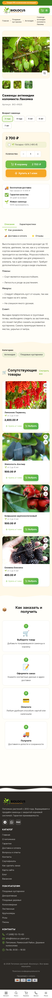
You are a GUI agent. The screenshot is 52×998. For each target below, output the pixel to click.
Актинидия (29, 21)
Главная (5, 21)
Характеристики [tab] (28, 224)
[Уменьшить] (23, 154)
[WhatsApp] (11, 822)
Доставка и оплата (11, 848)
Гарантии (7, 843)
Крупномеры (8, 913)
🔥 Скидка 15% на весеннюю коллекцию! (20, 3)
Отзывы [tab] (37, 236)
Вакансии (7, 878)
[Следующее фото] (44, 55)
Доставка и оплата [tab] (15, 236)
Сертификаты (9, 861)
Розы (4, 917)
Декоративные (9, 895)
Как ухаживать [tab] (13, 230)
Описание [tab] (9, 224)
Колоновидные (9, 904)
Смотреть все (44, 372)
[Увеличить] (44, 73)
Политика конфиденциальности (26, 971)
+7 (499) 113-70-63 (15, 934)
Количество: (12, 153)
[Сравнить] (45, 390)
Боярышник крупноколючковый (21, 516)
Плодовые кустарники (16, 20)
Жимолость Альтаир (15, 464)
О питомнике (8, 839)
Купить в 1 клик (15, 426)
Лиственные (8, 908)
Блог (4, 874)
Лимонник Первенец (15, 412)
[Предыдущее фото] (8, 55)
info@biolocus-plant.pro (17, 938)
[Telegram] (5, 822)
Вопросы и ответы (11, 852)
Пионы (5, 922)
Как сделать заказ (11, 865)
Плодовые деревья (11, 900)
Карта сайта (8, 870)
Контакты (7, 857)
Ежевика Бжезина (14, 567)
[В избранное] (45, 385)
